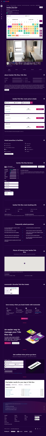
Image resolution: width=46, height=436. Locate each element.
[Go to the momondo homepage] (6, 1)
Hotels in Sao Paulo (27, 389)
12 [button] (21, 26)
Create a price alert (38, 312)
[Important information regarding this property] (44, 205)
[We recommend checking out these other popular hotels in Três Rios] (44, 284)
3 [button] (37, 24)
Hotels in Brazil (19, 5)
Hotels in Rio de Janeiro (9, 389)
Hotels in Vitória (27, 394)
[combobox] (14, 361)
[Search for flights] (1, 4)
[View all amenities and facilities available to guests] (44, 140)
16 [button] (35, 28)
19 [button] (21, 28)
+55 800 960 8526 (9, 11)
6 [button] (8, 26)
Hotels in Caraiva (27, 395)
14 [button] (10, 28)
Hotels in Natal (8, 395)
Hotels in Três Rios (32, 5)
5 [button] (21, 24)
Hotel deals (7, 5)
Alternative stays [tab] (14, 384)
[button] (2, 1)
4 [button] (19, 24)
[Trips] (1, 14)
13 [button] (8, 28)
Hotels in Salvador (27, 390)
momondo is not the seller (9, 406)
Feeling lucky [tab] (21, 384)
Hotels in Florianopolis (9, 390)
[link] (24, 319)
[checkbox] (8, 193)
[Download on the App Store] (37, 419)
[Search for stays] (1, 6)
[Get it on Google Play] (37, 417)
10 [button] (17, 26)
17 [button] (17, 28)
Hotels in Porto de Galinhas (9, 394)
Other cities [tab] (8, 384)
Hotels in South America (13, 5)
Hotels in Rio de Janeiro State (25, 5)
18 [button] (19, 28)
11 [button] (19, 26)
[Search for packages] (1, 10)
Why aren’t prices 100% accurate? (10, 409)
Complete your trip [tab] (27, 384)
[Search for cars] (1, 8)
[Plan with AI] (1, 12)
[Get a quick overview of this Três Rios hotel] (44, 75)
